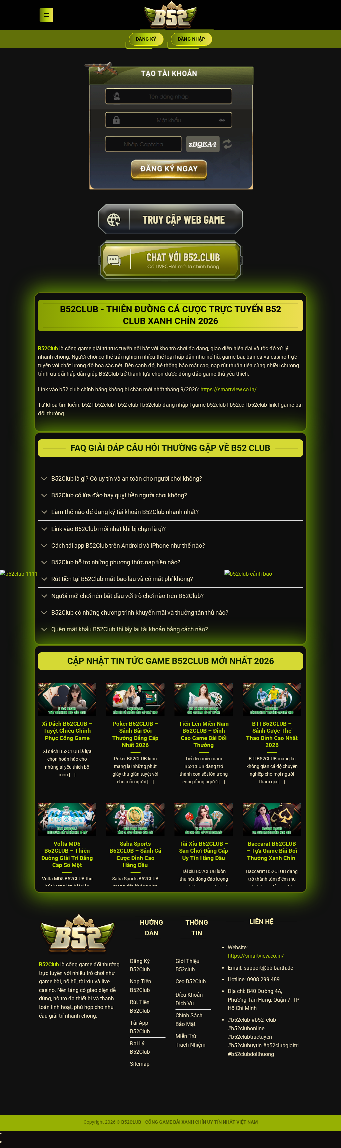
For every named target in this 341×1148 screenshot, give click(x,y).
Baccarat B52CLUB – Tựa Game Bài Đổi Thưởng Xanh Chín (271, 851)
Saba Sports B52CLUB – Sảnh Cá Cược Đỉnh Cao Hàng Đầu (135, 855)
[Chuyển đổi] (44, 479)
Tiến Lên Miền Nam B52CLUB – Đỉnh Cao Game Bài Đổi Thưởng (204, 735)
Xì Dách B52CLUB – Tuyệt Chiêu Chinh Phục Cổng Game (67, 731)
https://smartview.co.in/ (228, 389)
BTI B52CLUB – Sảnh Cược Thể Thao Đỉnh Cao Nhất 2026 (272, 735)
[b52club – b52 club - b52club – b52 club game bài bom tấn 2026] (170, 15)
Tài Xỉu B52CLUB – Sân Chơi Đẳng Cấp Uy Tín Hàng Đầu (203, 851)
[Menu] (46, 15)
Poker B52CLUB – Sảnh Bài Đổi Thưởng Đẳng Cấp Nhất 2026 (135, 735)
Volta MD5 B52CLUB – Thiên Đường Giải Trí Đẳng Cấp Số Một (67, 855)
